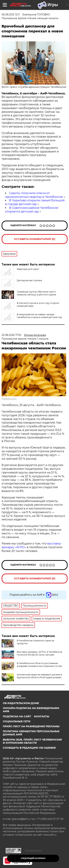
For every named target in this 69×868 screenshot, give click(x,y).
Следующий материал (33, 858)
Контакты (41, 716)
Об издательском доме (21, 703)
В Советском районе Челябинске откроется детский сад (31, 209)
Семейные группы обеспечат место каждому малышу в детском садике (36, 293)
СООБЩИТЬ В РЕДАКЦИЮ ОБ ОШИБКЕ (29, 747)
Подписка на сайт (17, 716)
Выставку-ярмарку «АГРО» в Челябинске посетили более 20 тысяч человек (39, 653)
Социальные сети (16, 721)
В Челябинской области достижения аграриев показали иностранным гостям (39, 664)
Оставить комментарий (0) (34, 239)
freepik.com (9, 398)
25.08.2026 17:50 (11, 335)
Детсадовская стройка (29, 280)
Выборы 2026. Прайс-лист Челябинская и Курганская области (32, 741)
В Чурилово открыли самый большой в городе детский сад (35, 202)
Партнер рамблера (33, 851)
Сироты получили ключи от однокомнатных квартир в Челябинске (34, 194)
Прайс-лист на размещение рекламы (31, 726)
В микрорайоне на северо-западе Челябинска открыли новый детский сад (39, 316)
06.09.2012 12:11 (11, 14)
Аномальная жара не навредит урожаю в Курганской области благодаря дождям (39, 676)
